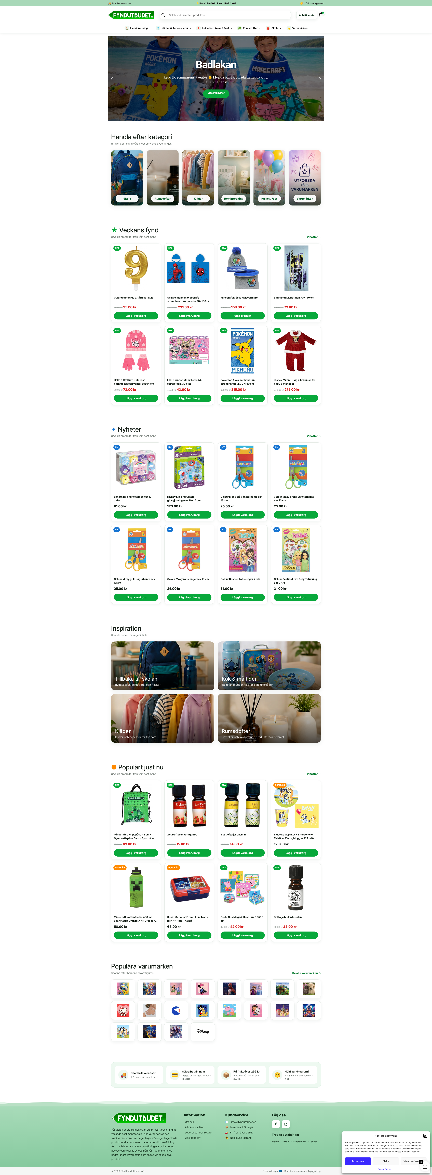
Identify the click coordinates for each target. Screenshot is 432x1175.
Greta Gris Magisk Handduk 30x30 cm (242, 918)
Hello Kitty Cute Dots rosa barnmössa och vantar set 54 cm (134, 381)
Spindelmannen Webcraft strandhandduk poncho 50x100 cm (188, 299)
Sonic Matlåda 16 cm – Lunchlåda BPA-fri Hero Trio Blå (187, 918)
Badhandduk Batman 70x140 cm (294, 297)
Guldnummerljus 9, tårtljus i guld (134, 297)
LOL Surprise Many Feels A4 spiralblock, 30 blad (184, 381)
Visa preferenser (413, 1161)
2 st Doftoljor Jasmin (233, 834)
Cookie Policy (384, 1169)
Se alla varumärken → (306, 973)
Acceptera (358, 1161)
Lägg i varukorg (136, 315)
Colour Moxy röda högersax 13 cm (188, 579)
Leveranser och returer (199, 1132)
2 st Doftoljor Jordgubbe (182, 834)
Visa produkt (242, 315)
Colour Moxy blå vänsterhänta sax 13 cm (241, 498)
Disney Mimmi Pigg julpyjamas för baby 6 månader (294, 381)
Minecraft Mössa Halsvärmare (239, 297)
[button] (425, 1136)
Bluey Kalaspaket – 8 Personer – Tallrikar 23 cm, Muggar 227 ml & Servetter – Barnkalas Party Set (294, 836)
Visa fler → (314, 237)
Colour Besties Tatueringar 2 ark (240, 579)
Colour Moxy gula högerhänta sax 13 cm (134, 580)
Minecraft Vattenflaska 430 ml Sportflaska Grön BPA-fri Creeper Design (134, 919)
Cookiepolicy (192, 1137)
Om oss (189, 1122)
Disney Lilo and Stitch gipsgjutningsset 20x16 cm (184, 498)
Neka (386, 1161)
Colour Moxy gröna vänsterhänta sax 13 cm (294, 498)
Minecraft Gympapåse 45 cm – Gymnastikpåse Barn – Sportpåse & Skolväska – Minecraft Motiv (135, 836)
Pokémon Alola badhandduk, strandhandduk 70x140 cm (238, 381)
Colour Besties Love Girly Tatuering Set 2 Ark (295, 580)
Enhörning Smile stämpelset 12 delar (132, 498)
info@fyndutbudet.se (243, 1122)
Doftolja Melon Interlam (288, 917)
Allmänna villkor (194, 1127)
